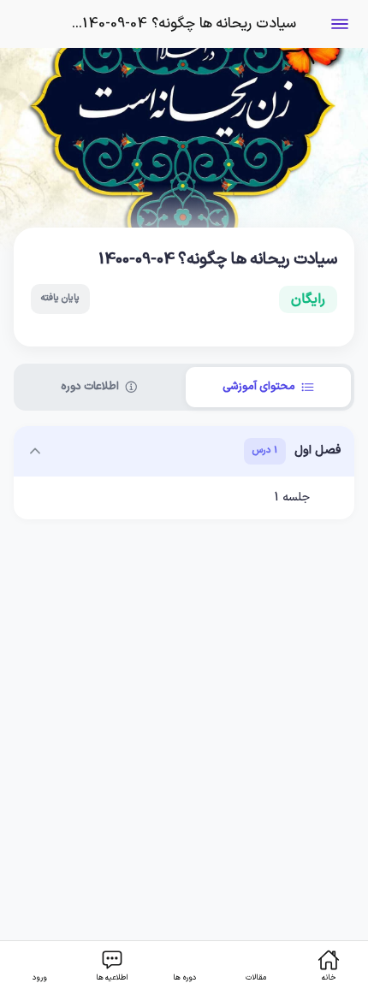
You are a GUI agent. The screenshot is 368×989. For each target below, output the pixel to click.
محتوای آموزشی (259, 386)
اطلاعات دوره (90, 386)
